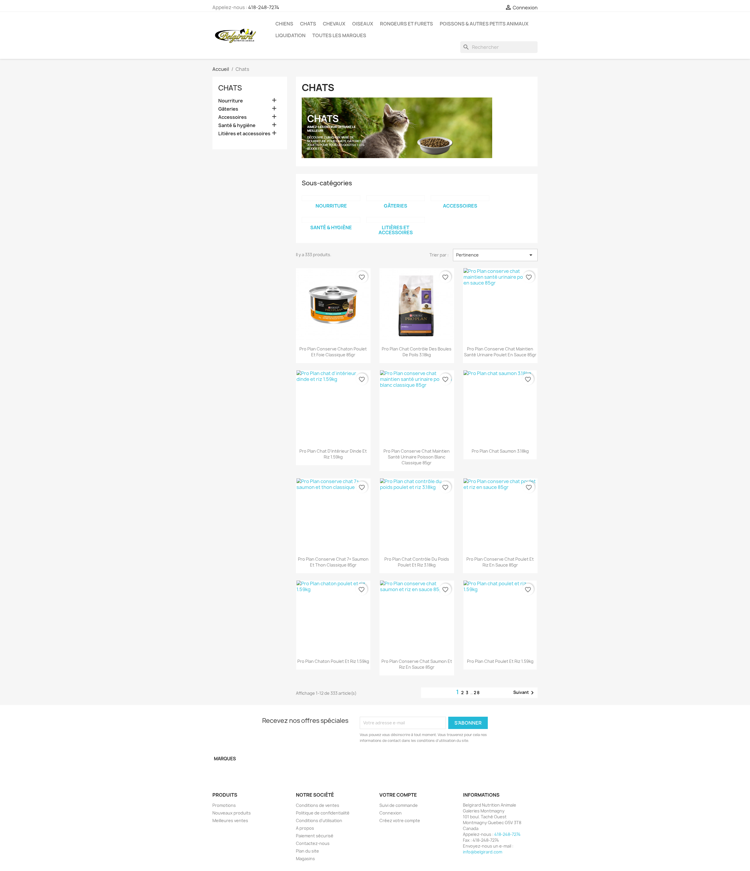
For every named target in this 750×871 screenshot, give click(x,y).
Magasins (305, 858)
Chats (308, 23)
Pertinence (495, 255)
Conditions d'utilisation (319, 820)
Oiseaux (362, 23)
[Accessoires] (460, 198)
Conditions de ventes (317, 805)
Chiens (284, 23)
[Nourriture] (331, 198)
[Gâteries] (395, 198)
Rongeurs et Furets (406, 23)
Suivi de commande (398, 805)
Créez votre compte (399, 820)
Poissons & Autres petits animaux (484, 23)
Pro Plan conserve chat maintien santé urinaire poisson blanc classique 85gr (416, 457)
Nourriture (230, 101)
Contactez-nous (313, 843)
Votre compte (398, 795)
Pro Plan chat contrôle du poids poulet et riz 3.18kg (416, 562)
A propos (305, 828)
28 (477, 692)
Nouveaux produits (231, 813)
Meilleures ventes (230, 820)
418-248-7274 (263, 7)
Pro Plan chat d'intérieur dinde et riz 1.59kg (333, 454)
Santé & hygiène (236, 125)
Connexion (390, 813)
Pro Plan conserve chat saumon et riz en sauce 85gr (416, 664)
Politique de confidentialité (323, 813)
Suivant (524, 692)
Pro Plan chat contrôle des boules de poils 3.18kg (416, 351)
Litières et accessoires (244, 134)
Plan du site (307, 851)
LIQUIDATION (290, 35)
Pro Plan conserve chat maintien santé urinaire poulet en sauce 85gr (500, 351)
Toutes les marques (339, 35)
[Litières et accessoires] (395, 220)
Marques (225, 759)
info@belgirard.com (482, 852)
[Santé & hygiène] (331, 220)
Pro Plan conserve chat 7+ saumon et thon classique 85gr (333, 562)
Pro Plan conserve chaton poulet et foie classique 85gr (333, 351)
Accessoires (232, 117)
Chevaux (334, 23)
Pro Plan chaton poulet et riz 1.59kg (333, 661)
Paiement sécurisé (314, 836)
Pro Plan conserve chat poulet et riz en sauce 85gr (500, 562)
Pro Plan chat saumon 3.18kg (500, 451)
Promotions (224, 805)
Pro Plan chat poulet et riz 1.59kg (500, 661)
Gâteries (228, 109)
